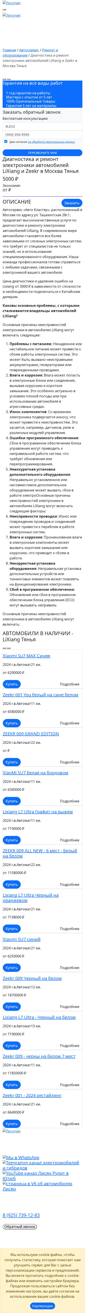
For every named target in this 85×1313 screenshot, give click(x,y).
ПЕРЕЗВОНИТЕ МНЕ (42, 153)
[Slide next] (8, 79)
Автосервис (29, 50)
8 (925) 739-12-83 (21, 1215)
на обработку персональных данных (51, 142)
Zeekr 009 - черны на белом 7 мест (39, 1056)
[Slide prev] (4, 79)
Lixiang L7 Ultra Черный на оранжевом (31, 897)
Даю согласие (42, 142)
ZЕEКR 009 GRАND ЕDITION (31, 734)
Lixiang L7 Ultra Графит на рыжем (38, 812)
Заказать (72, 203)
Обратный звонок (19, 1226)
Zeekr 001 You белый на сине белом (40, 695)
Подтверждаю (42, 1306)
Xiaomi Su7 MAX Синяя (26, 656)
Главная (9, 50)
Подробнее (69, 684)
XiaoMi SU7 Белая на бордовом (35, 773)
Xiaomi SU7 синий (22, 939)
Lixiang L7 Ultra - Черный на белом (39, 1017)
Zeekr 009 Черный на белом (32, 978)
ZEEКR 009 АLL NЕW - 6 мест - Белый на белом (40, 853)
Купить (12, 684)
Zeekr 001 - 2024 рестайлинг (32, 1095)
